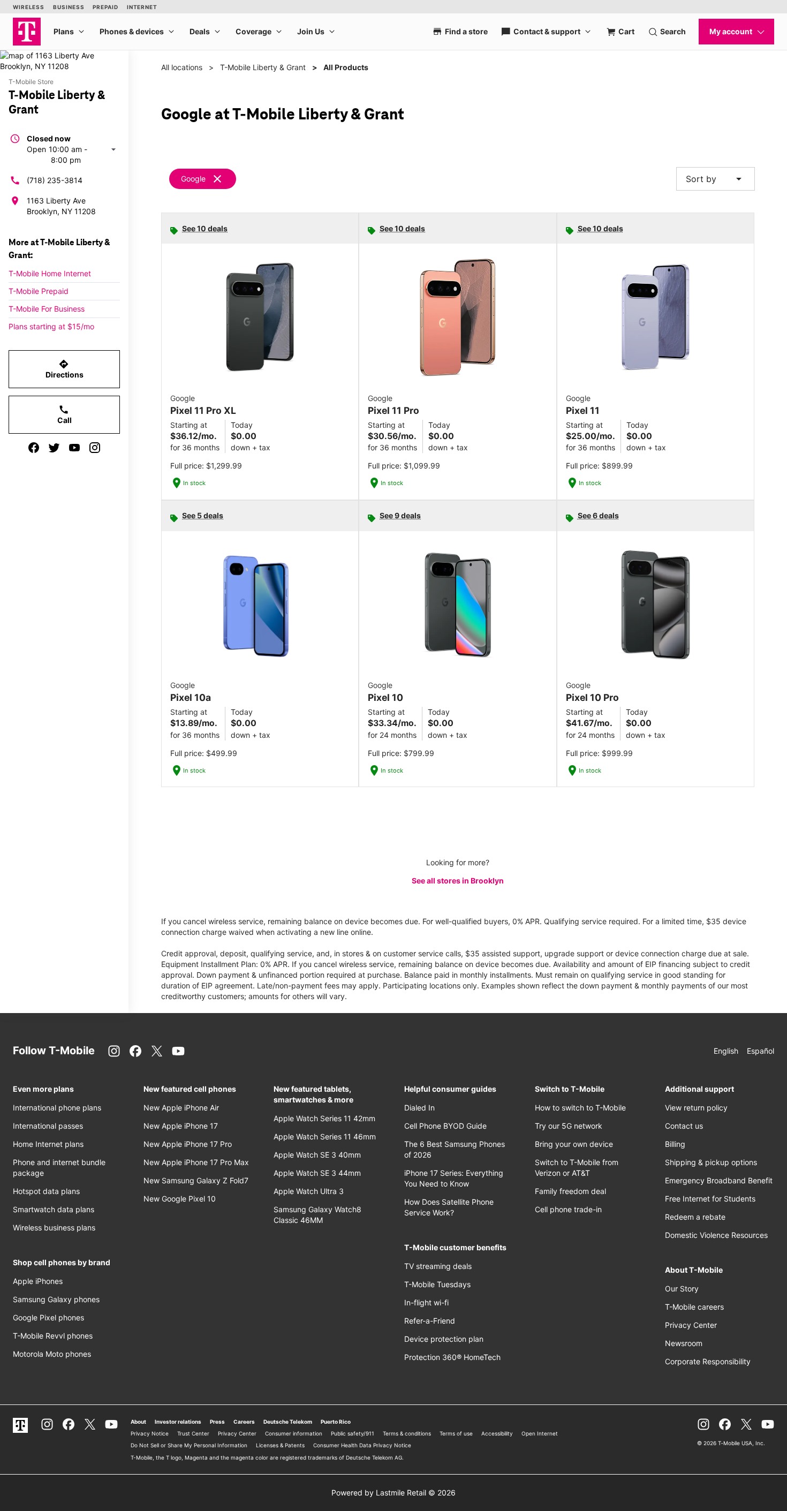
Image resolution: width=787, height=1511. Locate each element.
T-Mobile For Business (47, 308)
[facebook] (33, 447)
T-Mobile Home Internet (50, 273)
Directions (65, 369)
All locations (181, 67)
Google (193, 178)
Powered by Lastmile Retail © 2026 (393, 1492)
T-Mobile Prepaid (39, 291)
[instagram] (94, 447)
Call (64, 414)
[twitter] (54, 447)
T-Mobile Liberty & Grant (263, 67)
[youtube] (74, 447)
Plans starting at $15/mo (51, 326)
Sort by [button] (715, 178)
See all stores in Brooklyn (458, 880)
